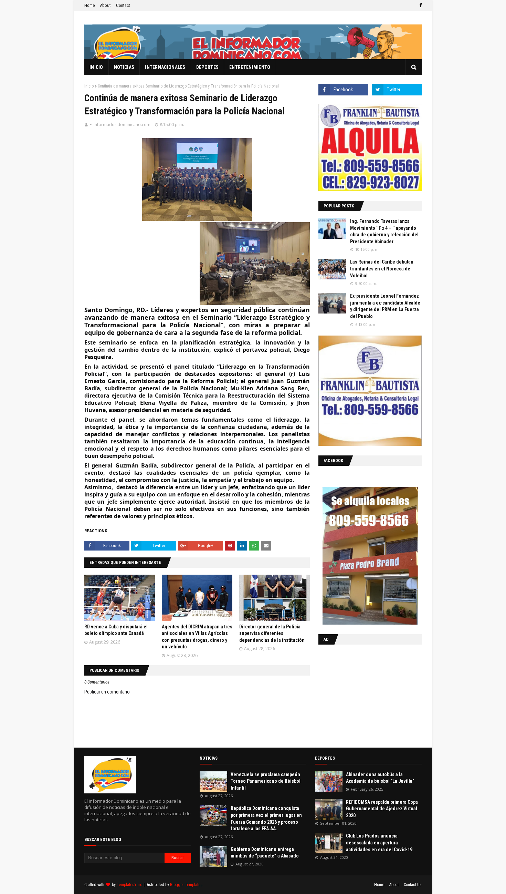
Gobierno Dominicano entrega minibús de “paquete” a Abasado (265, 852)
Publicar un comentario (107, 692)
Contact (123, 5)
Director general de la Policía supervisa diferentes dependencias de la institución (272, 633)
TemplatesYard (130, 884)
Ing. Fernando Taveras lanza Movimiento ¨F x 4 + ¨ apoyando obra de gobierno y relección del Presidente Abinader (384, 231)
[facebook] (420, 5)
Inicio (89, 86)
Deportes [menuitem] (207, 67)
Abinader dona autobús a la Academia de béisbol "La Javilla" (380, 778)
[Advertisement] (361, 694)
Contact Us (413, 884)
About (105, 5)
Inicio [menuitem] (96, 67)
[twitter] (397, 89)
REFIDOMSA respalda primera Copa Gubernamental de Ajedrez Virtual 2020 (382, 808)
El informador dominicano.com (119, 124)
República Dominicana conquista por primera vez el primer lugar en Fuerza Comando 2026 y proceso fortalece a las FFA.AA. (266, 818)
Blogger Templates (186, 884)
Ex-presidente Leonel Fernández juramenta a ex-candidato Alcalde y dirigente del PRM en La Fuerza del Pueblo (385, 306)
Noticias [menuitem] (124, 67)
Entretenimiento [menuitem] (250, 67)
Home (89, 5)
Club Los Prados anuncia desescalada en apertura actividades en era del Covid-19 (379, 842)
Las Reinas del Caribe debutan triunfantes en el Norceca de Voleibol (381, 268)
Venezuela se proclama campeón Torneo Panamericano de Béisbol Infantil (266, 781)
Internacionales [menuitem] (165, 67)
